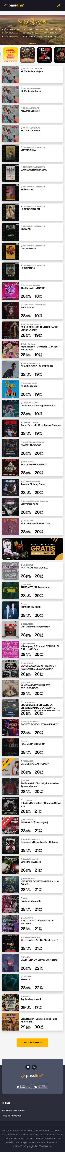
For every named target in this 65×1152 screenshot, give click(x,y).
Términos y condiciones (13, 1110)
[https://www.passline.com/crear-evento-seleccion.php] (32, 549)
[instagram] (34, 1067)
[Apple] (40, 1086)
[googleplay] (24, 1086)
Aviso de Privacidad (11, 1115)
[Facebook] (27, 1067)
